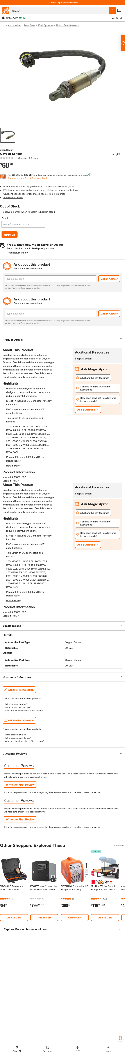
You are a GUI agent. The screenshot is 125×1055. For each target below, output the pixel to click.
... (3, 25)
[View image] (7, 135)
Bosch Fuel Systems (67, 25)
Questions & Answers (29, 158)
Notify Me (9, 234)
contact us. (95, 792)
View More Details (13, 197)
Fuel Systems (45, 25)
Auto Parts (29, 25)
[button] (62, 339)
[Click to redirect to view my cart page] (119, 11)
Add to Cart (14, 917)
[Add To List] (112, 154)
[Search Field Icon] (112, 10)
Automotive (14, 25)
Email (5, 218)
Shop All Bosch (83, 358)
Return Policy (13, 465)
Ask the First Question (21, 689)
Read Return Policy (17, 252)
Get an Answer (109, 278)
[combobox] (60, 10)
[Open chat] (123, 43)
